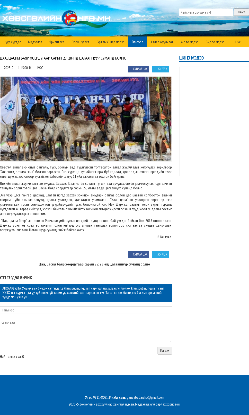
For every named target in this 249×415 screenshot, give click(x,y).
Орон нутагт (80, 41)
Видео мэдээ (215, 41)
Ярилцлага (56, 41)
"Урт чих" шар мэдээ (110, 41)
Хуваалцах (140, 69)
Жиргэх (162, 69)
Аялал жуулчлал (162, 41)
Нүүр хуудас (12, 41)
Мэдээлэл (35, 41)
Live (238, 41)
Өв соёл (137, 41)
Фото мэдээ (189, 41)
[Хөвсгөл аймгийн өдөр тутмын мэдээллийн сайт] (57, 19)
